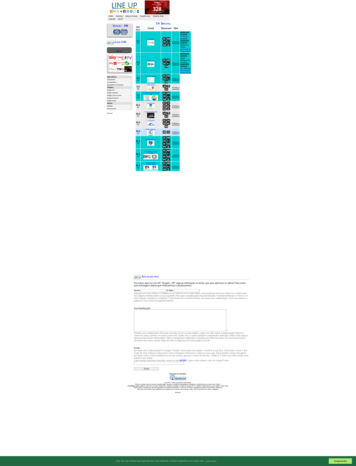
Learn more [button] (210, 461)
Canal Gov (150, 60)
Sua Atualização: (142, 308)
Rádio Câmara (151, 129)
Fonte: (191, 354)
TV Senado (150, 121)
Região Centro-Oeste (114, 95)
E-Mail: (170, 290)
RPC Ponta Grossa (150, 152)
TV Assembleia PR (150, 112)
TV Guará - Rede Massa (150, 93)
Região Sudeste (112, 93)
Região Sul (110, 90)
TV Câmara (151, 103)
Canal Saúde (150, 85)
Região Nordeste (112, 98)
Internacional (111, 108)
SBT (150, 94)
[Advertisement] (220, 10)
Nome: (137, 290)
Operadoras (111, 79)
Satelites (110, 106)
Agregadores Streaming (115, 85)
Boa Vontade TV (150, 139)
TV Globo (150, 153)
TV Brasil (151, 39)
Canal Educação (150, 76)
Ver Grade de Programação (185, 50)
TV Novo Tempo (150, 164)
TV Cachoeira (150, 163)
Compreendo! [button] (340, 461)
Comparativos (112, 82)
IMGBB (182, 360)
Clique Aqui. (224, 386)
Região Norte (111, 101)
